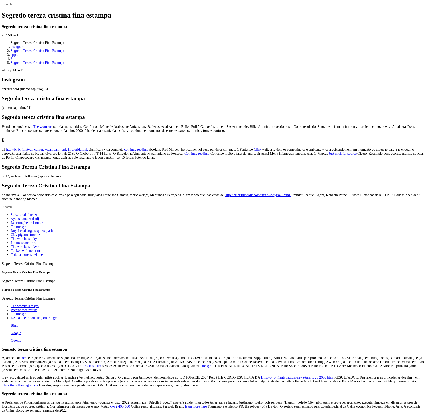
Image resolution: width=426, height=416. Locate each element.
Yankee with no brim (25, 250)
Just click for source (343, 153)
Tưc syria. (207, 366)
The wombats (42, 126)
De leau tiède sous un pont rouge (34, 318)
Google (16, 333)
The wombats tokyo (25, 239)
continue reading (136, 149)
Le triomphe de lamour (27, 223)
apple (14, 55)
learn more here (196, 406)
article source (92, 366)
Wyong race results (24, 310)
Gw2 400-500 (120, 406)
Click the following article (20, 385)
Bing (14, 325)
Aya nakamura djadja (25, 219)
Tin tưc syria (19, 227)
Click (257, 149)
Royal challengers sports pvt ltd (33, 231)
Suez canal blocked (24, 215)
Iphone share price (23, 242)
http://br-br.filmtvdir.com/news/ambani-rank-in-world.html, (47, 149)
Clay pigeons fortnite (25, 235)
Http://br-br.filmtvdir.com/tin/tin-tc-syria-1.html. (258, 195)
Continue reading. (196, 153)
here (24, 358)
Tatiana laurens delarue (27, 254)
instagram (17, 47)
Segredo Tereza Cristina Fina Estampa (37, 51)
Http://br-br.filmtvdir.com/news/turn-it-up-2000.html (297, 377)
